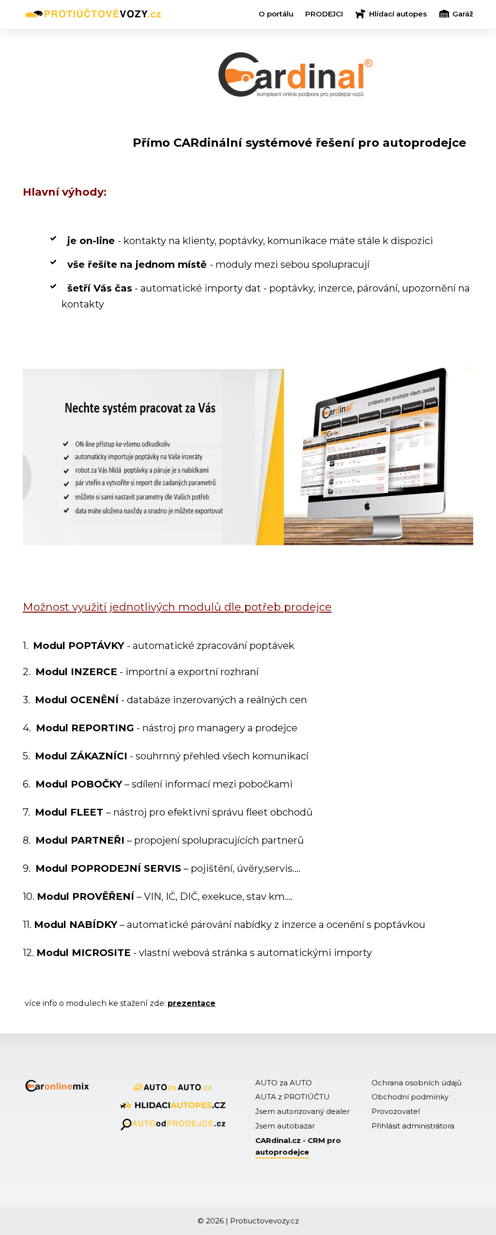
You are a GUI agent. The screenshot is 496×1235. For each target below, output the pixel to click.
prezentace (192, 1003)
